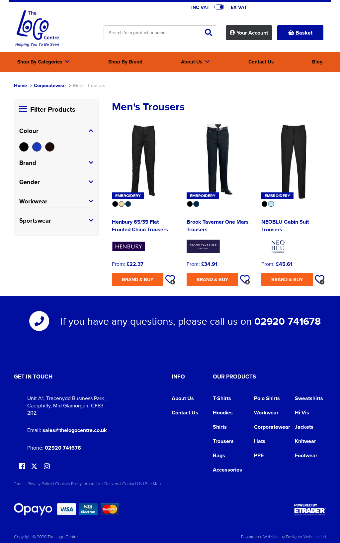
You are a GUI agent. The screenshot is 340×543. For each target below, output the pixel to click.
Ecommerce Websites (260, 537)
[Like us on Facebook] (22, 466)
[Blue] (37, 147)
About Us (183, 398)
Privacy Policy (40, 484)
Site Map (153, 484)
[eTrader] (310, 509)
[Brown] (49, 147)
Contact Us (185, 412)
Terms (19, 484)
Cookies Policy (68, 484)
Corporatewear (50, 85)
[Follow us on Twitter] (35, 466)
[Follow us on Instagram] (47, 466)
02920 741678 (287, 321)
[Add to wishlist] (170, 279)
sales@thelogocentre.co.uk (74, 430)
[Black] (24, 147)
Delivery (111, 484)
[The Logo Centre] (37, 28)
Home (20, 85)
